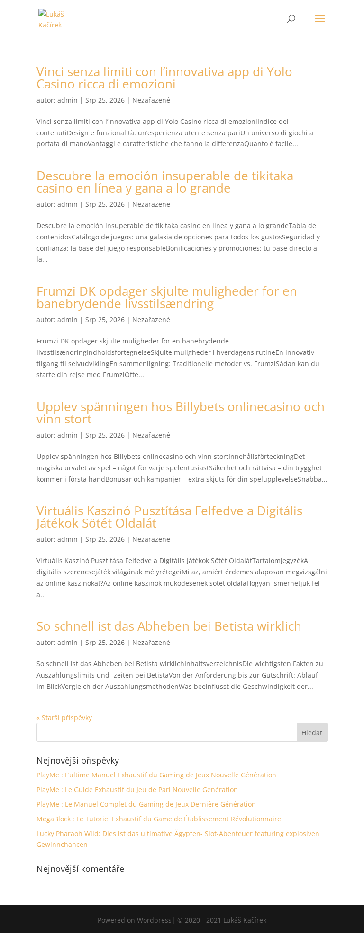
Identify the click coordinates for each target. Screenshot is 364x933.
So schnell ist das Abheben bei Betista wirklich (168, 625)
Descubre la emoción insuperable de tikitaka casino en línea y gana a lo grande (164, 181)
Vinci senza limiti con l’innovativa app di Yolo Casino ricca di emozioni (164, 77)
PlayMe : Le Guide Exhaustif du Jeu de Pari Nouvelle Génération (137, 789)
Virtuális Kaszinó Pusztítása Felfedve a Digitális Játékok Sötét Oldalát (169, 516)
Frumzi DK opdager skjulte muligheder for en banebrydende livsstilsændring (166, 297)
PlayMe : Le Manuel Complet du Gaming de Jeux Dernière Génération (146, 804)
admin (67, 100)
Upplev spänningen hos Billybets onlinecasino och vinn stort (180, 412)
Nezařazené (151, 100)
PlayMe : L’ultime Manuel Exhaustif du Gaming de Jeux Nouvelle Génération (156, 774)
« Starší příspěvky (64, 717)
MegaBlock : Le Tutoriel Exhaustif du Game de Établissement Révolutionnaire (158, 818)
